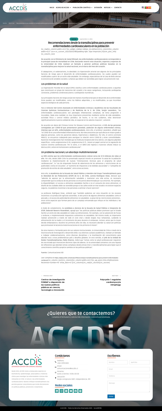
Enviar (111, 396)
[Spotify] (80, 391)
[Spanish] (149, 8)
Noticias (73, 39)
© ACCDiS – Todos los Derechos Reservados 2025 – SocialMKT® (81, 408)
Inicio (52, 8)
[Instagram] (61, 391)
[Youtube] (71, 391)
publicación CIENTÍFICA (81, 8)
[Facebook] (75, 391)
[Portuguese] (146, 8)
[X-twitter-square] (66, 391)
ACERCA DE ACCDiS (62, 8)
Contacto (117, 8)
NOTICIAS (107, 8)
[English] (143, 8)
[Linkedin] (57, 391)
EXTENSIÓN (98, 8)
